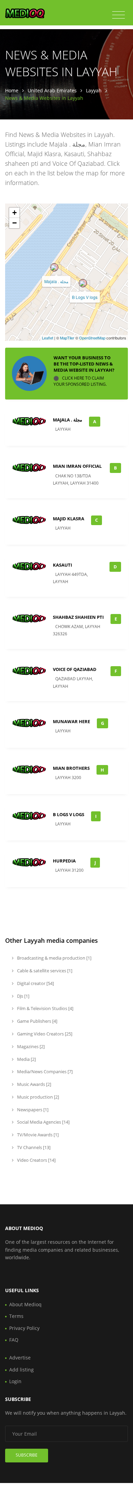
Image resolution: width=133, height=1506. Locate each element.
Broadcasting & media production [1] (53, 958)
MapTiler (67, 337)
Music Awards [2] (33, 1084)
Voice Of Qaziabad (75, 669)
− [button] (14, 223)
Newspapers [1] (32, 1110)
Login (15, 1381)
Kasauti (62, 565)
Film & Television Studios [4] (44, 1008)
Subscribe (27, 1455)
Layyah (94, 90)
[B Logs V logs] (83, 283)
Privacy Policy (24, 1328)
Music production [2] (37, 1097)
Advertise (20, 1357)
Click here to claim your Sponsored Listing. (80, 381)
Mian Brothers (71, 768)
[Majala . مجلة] (54, 267)
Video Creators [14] (36, 1160)
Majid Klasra (68, 518)
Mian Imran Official (77, 466)
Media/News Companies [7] (44, 1071)
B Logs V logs (85, 297)
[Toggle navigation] (118, 15)
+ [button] (14, 212)
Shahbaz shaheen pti (78, 617)
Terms (16, 1316)
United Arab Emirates (52, 90)
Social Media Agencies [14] (43, 1122)
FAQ (13, 1339)
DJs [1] (22, 996)
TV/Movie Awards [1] (37, 1135)
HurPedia (64, 861)
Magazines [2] (30, 1046)
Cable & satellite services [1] (44, 971)
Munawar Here (71, 721)
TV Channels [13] (33, 1147)
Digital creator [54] (35, 983)
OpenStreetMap (92, 337)
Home (11, 90)
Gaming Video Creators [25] (44, 1034)
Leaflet (47, 337)
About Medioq (25, 1304)
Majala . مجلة (56, 281)
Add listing (21, 1369)
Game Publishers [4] (36, 1021)
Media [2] (26, 1059)
